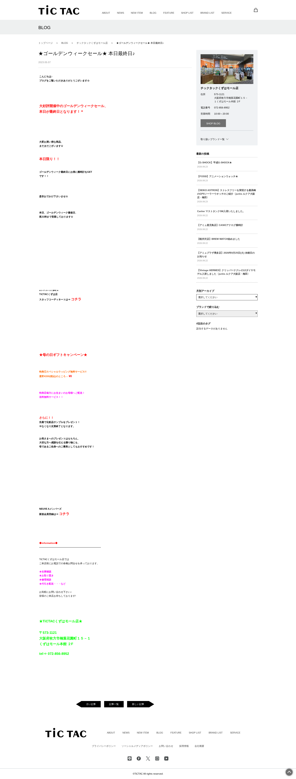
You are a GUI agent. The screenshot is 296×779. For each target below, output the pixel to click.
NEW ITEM (137, 12)
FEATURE (168, 12)
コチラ (76, 299)
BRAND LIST (207, 12)
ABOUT (106, 12)
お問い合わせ (166, 746)
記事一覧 (114, 704)
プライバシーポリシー (104, 746)
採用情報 (184, 746)
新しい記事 (138, 704)
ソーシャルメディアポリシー (137, 746)
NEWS (120, 12)
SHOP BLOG (213, 123)
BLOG (153, 12)
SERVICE (226, 12)
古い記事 (91, 704)
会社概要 (199, 746)
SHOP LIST (187, 12)
